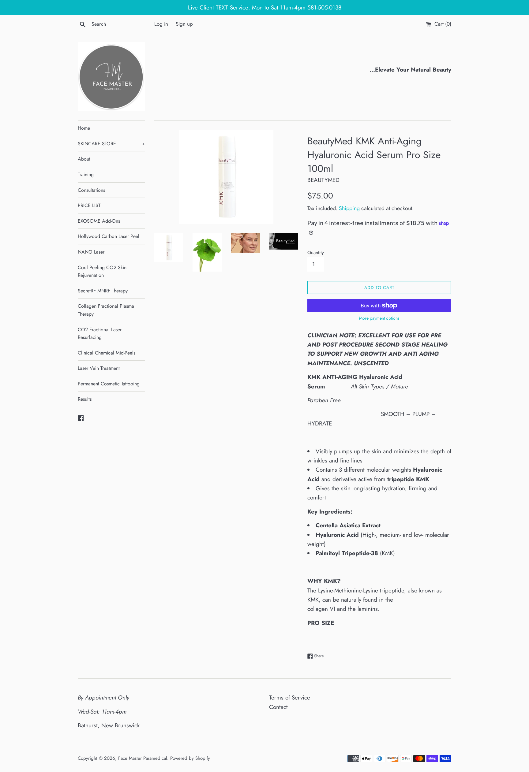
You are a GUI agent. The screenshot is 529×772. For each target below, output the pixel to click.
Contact (278, 707)
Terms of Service (289, 697)
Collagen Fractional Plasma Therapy (106, 309)
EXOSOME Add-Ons (99, 221)
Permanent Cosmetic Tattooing (109, 383)
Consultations (91, 190)
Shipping (349, 208)
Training (86, 174)
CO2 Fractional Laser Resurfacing (100, 333)
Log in (161, 24)
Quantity (315, 252)
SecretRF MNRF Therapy (103, 290)
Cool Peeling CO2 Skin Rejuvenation (102, 271)
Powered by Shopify (190, 758)
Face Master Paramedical (142, 758)
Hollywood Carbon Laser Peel (108, 236)
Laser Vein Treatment (99, 368)
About (84, 158)
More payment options (379, 318)
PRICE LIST (89, 205)
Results (85, 399)
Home (84, 128)
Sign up (184, 24)
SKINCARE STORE (111, 143)
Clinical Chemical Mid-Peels (106, 352)
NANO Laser (91, 251)
